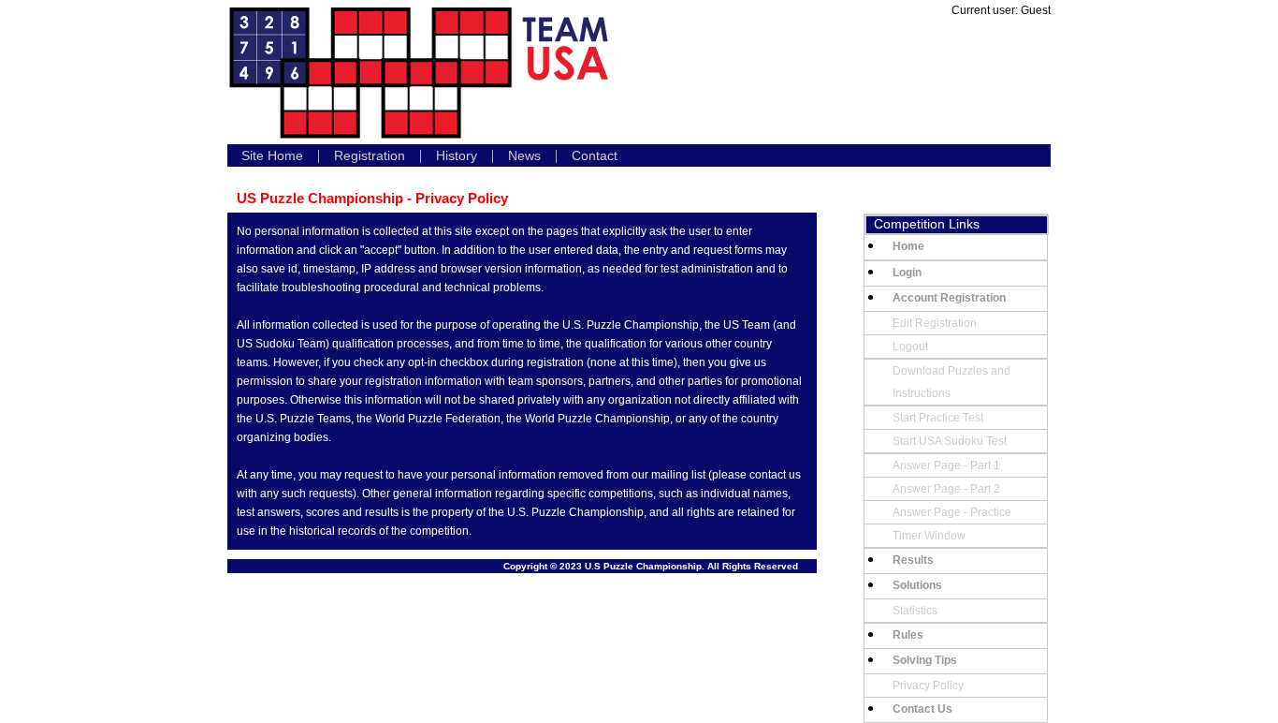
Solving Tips (925, 660)
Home (908, 246)
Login (907, 272)
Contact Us (922, 709)
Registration (369, 155)
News (524, 155)
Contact (594, 155)
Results (913, 560)
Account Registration (949, 297)
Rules (908, 635)
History (456, 155)
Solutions (917, 585)
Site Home (272, 155)
